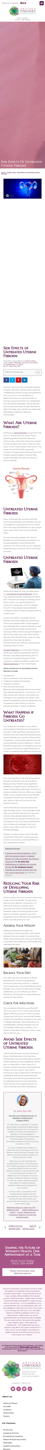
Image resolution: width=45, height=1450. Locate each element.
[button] (42, 3)
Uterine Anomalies (30, 363)
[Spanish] (24, 3)
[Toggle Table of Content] (36, 372)
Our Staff (7, 1406)
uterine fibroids (20, 433)
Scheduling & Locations (13, 1436)
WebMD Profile (13, 1210)
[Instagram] (30, 1389)
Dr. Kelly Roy (23, 861)
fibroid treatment (10, 664)
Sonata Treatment (11, 650)
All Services (8, 1430)
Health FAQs (11, 172)
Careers (6, 1416)
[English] (21, 3)
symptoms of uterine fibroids (19, 594)
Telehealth (7, 1443)
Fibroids (17, 363)
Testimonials (8, 1413)
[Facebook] (13, 1389)
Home (3, 172)
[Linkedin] (24, 1389)
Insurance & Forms (11, 1433)
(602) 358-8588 (22, 20)
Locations (7, 1410)
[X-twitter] (18, 1389)
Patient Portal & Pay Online (14, 1439)
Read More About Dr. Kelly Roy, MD (21, 1207)
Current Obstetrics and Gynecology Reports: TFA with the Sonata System (22, 1214)
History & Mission (10, 1403)
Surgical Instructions (11, 1446)
